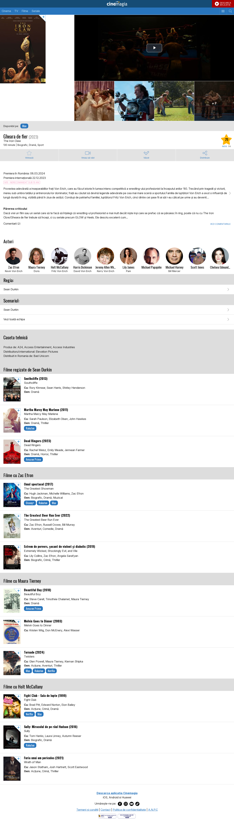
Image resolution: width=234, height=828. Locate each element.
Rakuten (30, 428)
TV (16, 11)
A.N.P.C (153, 809)
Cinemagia (117, 4)
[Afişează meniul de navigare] (223, 11)
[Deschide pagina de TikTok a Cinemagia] (137, 803)
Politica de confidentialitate (129, 809)
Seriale (36, 11)
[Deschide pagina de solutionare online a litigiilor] (127, 816)
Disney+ (30, 503)
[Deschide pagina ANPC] (107, 816)
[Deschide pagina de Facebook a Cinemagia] (120, 803)
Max (24, 126)
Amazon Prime (33, 459)
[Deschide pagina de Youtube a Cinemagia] (132, 803)
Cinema (6, 11)
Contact (105, 809)
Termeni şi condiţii (87, 809)
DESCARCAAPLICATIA (225, 4)
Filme (25, 11)
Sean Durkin (11, 289)
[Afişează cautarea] (230, 11)
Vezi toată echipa (14, 319)
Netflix (51, 671)
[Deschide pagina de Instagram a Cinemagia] (126, 803)
